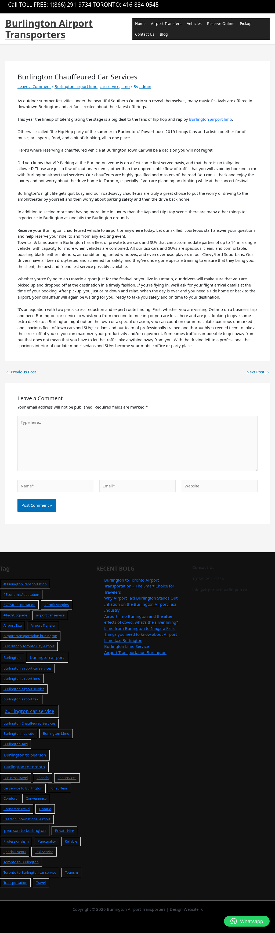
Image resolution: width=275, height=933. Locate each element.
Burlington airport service (23, 688)
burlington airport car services (27, 668)
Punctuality (47, 841)
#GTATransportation (19, 604)
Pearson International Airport (26, 819)
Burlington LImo (56, 733)
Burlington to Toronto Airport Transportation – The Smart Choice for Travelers (139, 586)
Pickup (246, 23)
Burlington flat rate (18, 733)
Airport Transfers (166, 23)
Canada (43, 777)
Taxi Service (44, 851)
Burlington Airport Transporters (49, 29)
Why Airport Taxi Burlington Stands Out (141, 598)
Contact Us (144, 34)
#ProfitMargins (56, 604)
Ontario (45, 808)
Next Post (258, 372)
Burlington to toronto (24, 766)
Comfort (10, 798)
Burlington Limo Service (126, 646)
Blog (164, 34)
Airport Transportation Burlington (135, 652)
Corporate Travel (16, 808)
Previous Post (21, 372)
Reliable (71, 841)
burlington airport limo (21, 678)
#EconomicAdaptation (21, 594)
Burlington (12, 657)
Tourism (71, 872)
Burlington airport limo (76, 86)
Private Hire (64, 830)
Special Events (14, 851)
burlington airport (47, 657)
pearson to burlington (25, 830)
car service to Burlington (22, 788)
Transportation (15, 882)
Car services (66, 777)
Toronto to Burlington (21, 861)
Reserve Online (220, 23)
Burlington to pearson (25, 755)
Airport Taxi (12, 625)
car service (109, 86)
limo (125, 86)
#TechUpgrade (15, 615)
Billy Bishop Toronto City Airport (29, 646)
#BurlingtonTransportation (25, 584)
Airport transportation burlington (30, 635)
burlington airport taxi (21, 699)
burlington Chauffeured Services (29, 723)
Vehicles (194, 23)
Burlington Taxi (15, 743)
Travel (41, 882)
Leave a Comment (34, 86)
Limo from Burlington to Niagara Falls (139, 628)
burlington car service (29, 711)
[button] (247, 921)
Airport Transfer (43, 625)
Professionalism (16, 841)
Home (140, 23)
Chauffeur (59, 788)
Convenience (36, 798)
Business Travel (15, 777)
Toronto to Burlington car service (29, 872)
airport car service (50, 615)
